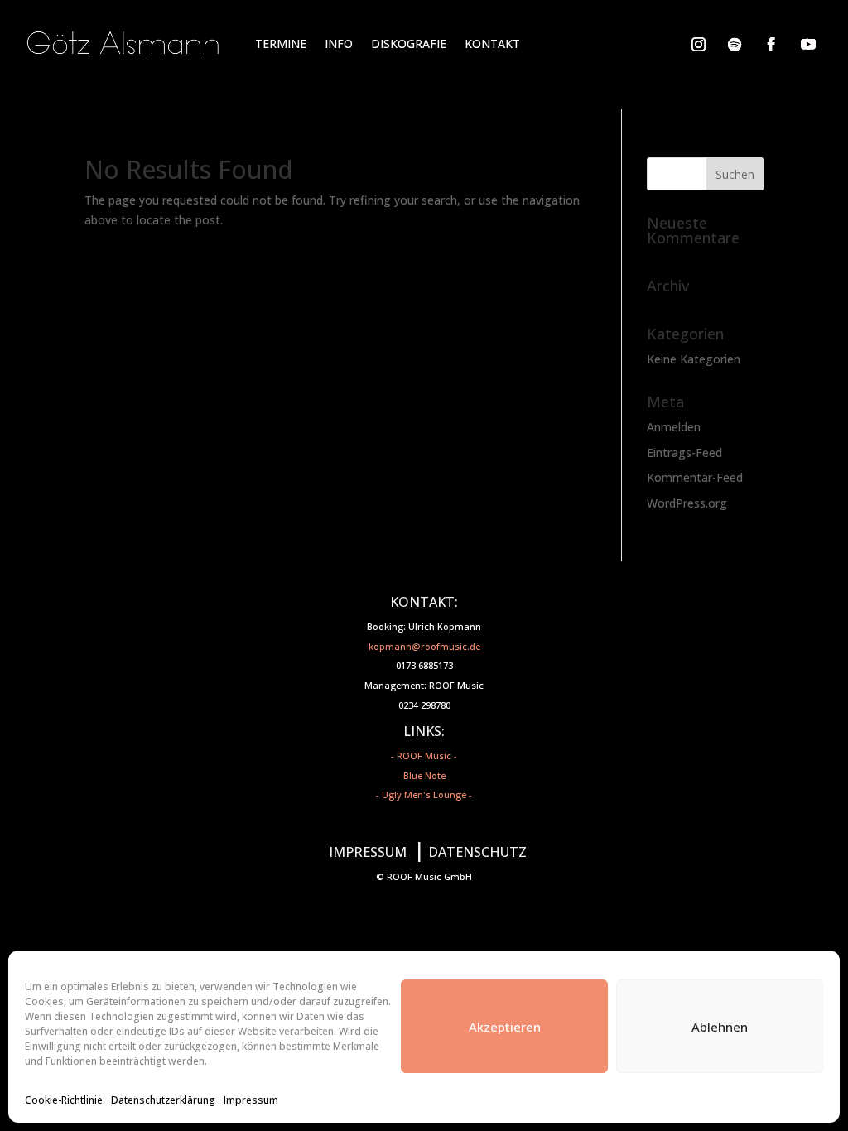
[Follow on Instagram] (698, 44)
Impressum (251, 1100)
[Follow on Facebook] (771, 44)
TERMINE (280, 43)
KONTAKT (492, 43)
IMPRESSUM (368, 852)
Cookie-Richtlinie (64, 1100)
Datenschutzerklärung (163, 1100)
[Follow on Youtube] (808, 44)
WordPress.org (687, 503)
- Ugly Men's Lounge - (424, 794)
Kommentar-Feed (695, 477)
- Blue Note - (424, 775)
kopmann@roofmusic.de (424, 646)
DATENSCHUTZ (477, 852)
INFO (339, 43)
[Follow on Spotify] (734, 44)
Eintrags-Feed (684, 452)
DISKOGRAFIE (408, 43)
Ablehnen (719, 1026)
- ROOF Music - (424, 755)
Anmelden (674, 427)
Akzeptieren (505, 1026)
